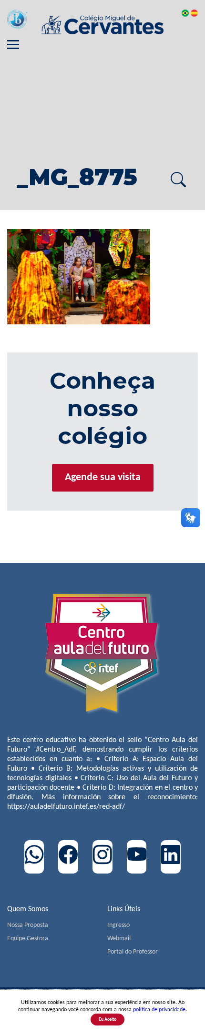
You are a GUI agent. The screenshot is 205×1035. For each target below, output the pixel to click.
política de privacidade (159, 1010)
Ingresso (118, 925)
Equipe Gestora (27, 938)
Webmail (119, 938)
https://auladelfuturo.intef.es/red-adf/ (66, 807)
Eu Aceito (107, 1019)
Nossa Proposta (27, 925)
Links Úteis (123, 909)
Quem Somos (27, 909)
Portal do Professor (132, 951)
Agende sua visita (103, 477)
